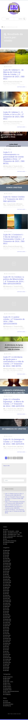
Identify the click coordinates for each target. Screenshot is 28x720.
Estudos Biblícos (8, 688)
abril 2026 (7, 556)
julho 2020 (7, 665)
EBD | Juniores (8, 684)
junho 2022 (7, 628)
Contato (6, 529)
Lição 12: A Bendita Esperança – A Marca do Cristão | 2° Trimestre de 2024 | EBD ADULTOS (13, 402)
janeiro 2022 (7, 636)
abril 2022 (7, 632)
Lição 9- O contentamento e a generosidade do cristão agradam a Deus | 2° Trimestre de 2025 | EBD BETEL (13, 158)
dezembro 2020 (8, 657)
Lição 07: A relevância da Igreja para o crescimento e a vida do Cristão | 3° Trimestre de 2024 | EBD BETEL (13, 361)
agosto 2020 (7, 664)
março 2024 (7, 595)
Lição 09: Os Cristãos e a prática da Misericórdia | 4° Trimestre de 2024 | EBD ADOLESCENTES (13, 280)
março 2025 (7, 576)
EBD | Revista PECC (9, 537)
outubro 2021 (7, 641)
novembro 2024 (8, 582)
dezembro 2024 (8, 580)
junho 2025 (7, 571)
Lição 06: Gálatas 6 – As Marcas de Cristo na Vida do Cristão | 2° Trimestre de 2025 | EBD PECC (13, 74)
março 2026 (7, 558)
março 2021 (7, 652)
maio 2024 (7, 592)
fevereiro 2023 (7, 616)
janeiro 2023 (7, 617)
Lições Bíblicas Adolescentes (10, 540)
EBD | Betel (8, 149)
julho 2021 (7, 646)
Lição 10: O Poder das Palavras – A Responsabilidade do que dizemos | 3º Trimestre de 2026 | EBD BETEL (13, 506)
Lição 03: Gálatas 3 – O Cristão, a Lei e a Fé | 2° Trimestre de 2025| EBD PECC (13, 115)
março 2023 (7, 614)
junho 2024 (7, 590)
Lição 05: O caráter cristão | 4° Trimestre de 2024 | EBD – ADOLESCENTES (14, 320)
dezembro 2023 (8, 600)
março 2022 (7, 633)
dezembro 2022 (8, 619)
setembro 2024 (8, 585)
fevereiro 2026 (7, 560)
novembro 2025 (8, 564)
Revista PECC (9, 66)
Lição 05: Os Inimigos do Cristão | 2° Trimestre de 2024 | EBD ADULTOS (13, 441)
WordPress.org (8, 705)
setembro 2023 (8, 604)
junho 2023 (7, 609)
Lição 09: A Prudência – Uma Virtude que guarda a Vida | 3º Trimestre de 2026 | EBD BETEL (15, 511)
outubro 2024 (7, 584)
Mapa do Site (7, 465)
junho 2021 (7, 648)
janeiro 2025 (7, 579)
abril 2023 (7, 612)
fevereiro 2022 (7, 635)
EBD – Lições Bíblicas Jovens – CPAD (12, 534)
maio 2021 (7, 649)
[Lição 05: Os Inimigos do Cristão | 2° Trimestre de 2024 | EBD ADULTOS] (14, 426)
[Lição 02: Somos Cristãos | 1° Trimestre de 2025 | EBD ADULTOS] (14, 183)
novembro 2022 (8, 620)
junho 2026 (7, 553)
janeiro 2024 (7, 598)
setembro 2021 (8, 643)
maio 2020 (7, 668)
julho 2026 (7, 552)
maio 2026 (7, 555)
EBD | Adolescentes (10, 273)
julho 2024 (7, 588)
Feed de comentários (9, 704)
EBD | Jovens (7, 683)
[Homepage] (14, 8)
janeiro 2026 (7, 561)
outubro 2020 (7, 660)
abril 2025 (7, 574)
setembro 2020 (8, 662)
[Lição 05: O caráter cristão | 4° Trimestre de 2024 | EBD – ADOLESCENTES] (14, 303)
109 (14, 458)
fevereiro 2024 (7, 596)
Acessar (6, 700)
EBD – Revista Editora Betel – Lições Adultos (13, 536)
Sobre (6, 544)
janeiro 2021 (7, 656)
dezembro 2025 (8, 563)
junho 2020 (7, 667)
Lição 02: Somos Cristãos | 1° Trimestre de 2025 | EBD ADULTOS (14, 198)
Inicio (6, 539)
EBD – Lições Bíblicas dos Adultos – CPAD (13, 532)
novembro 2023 (8, 601)
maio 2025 (7, 572)
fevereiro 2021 (7, 654)
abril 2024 (7, 593)
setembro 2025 (8, 568)
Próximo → (19, 458)
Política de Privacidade (9, 542)
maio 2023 (7, 611)
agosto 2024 (7, 587)
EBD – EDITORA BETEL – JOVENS (12, 531)
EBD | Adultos (9, 193)
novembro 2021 (8, 640)
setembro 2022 (8, 624)
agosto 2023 (7, 606)
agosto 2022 (7, 625)
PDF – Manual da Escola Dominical (12, 691)
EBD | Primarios (8, 686)
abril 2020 (7, 670)
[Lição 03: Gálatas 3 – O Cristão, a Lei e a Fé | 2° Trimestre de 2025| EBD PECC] (14, 99)
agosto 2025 (7, 569)
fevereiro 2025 (7, 577)
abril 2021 (7, 651)
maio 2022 (7, 630)
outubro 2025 (7, 566)
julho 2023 (7, 608)
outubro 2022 (7, 622)
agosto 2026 (7, 550)
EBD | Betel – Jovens (9, 681)
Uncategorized (8, 694)
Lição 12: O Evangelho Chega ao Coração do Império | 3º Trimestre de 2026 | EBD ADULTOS (14, 498)
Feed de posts (7, 702)
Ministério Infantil (8, 689)
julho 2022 (7, 627)
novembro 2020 (8, 659)
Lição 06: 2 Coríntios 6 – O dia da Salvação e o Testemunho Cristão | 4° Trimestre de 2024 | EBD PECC (13, 239)
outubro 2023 (7, 603)
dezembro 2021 (8, 638)
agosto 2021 (7, 644)
